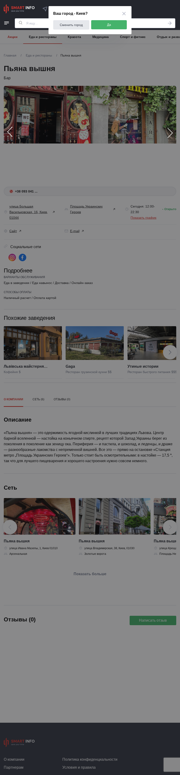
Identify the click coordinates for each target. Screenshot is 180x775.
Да (109, 24)
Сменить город (71, 25)
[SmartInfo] (19, 9)
